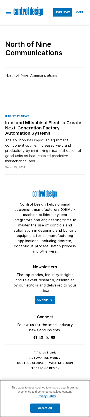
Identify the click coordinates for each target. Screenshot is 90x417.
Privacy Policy (46, 396)
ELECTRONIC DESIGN (45, 368)
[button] (8, 12)
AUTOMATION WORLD (45, 357)
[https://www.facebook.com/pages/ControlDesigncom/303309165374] (35, 337)
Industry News (17, 116)
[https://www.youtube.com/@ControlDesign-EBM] (53, 337)
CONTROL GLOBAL (30, 363)
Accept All (45, 408)
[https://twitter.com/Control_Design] (47, 337)
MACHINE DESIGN (61, 363)
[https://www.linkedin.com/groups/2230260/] (41, 337)
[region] (45, 398)
